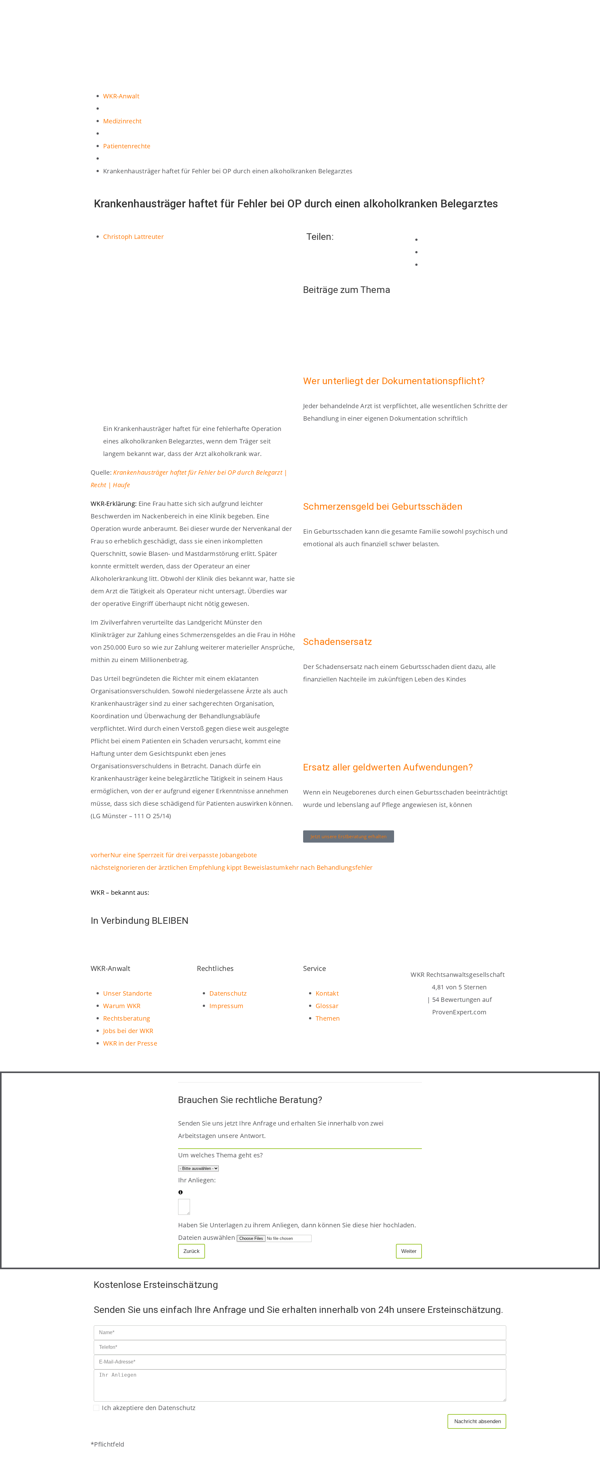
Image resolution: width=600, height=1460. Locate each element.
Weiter (409, 1251)
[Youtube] (150, 944)
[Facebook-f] (133, 944)
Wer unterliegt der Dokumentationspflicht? (394, 380)
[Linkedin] (115, 944)
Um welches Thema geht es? (220, 1155)
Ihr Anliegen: (197, 1180)
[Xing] (167, 944)
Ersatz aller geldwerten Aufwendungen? (388, 767)
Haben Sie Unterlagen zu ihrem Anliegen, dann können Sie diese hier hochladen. (297, 1225)
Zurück (191, 1251)
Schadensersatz (337, 641)
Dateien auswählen (206, 1237)
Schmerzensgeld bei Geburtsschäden (382, 506)
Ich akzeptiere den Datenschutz (148, 1407)
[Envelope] (98, 944)
